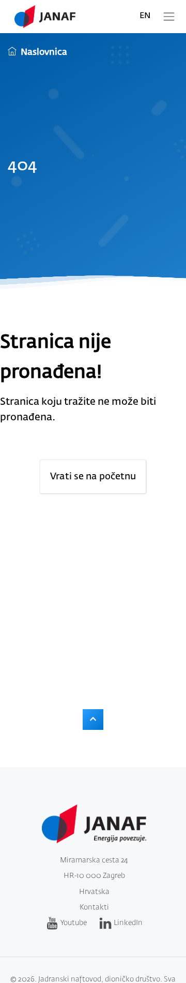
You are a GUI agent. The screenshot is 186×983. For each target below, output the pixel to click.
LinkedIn (128, 923)
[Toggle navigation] (169, 16)
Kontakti (94, 907)
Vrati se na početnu (93, 476)
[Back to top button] (93, 719)
